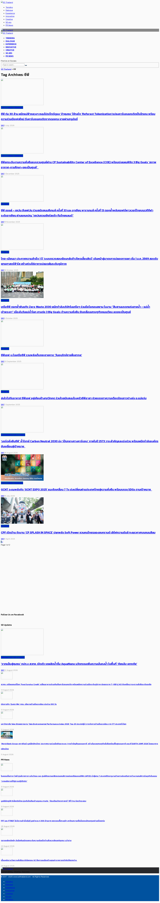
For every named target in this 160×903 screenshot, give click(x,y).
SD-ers (8, 22)
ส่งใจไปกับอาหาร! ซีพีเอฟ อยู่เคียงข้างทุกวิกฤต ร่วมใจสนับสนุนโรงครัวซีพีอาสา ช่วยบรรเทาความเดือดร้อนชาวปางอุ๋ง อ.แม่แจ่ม (74, 398)
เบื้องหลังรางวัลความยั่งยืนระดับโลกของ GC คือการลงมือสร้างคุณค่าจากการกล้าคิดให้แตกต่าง (39, 860)
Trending (9, 7)
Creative (9, 19)
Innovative (10, 16)
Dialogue (9, 10)
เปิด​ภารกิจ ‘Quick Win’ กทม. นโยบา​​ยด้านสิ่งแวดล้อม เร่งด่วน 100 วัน (29, 704)
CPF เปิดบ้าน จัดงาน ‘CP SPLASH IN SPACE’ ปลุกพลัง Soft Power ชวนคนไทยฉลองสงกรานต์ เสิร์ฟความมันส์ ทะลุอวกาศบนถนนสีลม (78, 532)
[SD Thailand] (7, 2)
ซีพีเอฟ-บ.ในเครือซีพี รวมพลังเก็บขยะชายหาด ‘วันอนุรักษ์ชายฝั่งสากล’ (41, 355)
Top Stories (7, 107)
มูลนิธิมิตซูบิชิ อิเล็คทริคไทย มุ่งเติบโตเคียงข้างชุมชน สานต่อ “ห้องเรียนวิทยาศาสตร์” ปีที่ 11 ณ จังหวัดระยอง (43, 801)
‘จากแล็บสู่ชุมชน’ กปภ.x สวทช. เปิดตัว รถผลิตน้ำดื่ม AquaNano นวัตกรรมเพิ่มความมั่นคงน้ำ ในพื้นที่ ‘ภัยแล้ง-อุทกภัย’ (69, 664)
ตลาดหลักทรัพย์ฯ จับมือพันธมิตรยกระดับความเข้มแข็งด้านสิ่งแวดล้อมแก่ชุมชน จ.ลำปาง (36, 840)
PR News (9, 25)
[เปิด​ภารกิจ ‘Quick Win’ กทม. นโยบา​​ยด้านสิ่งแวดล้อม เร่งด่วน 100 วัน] (7, 698)
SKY (2, 125)
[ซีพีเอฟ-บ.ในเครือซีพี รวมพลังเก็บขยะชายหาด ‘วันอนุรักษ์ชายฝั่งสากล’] (22, 345)
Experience (10, 13)
